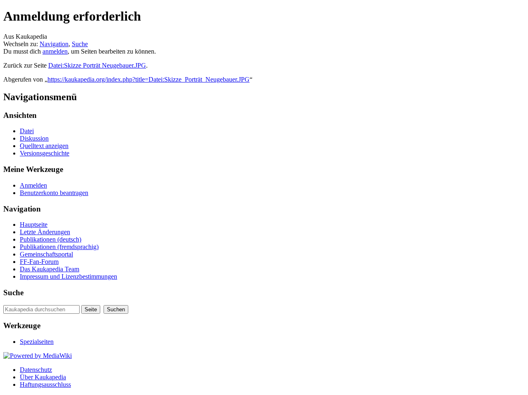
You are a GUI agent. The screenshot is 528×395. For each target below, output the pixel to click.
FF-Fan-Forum (39, 261)
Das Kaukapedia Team (49, 269)
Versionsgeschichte (44, 153)
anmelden (55, 51)
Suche (80, 43)
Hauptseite (33, 224)
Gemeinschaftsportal (46, 254)
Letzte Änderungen (45, 231)
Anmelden (33, 185)
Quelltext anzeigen (44, 145)
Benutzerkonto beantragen (54, 192)
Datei (27, 130)
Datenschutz (36, 369)
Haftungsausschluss (45, 384)
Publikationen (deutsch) (50, 239)
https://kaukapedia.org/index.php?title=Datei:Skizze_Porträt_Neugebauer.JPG (148, 79)
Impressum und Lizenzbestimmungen (68, 276)
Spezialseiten (37, 341)
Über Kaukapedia (43, 377)
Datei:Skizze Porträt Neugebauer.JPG (97, 65)
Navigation (54, 43)
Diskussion (34, 138)
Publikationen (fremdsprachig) (59, 246)
